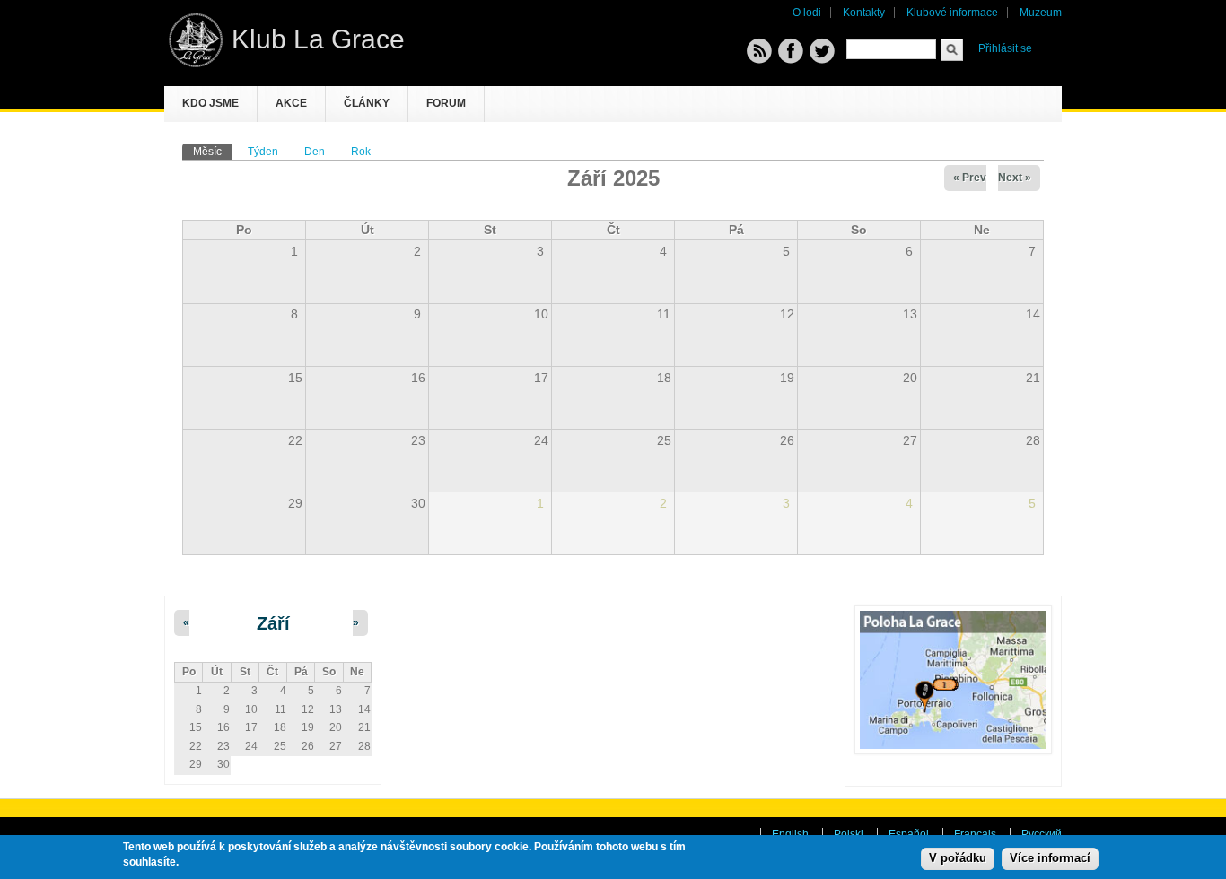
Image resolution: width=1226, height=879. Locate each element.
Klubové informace (952, 12)
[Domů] (196, 63)
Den (314, 151)
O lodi (807, 12)
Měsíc (212, 151)
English (790, 834)
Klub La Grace (318, 39)
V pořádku (957, 859)
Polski (848, 834)
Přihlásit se (1005, 48)
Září (273, 623)
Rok (361, 151)
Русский (1041, 834)
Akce (291, 103)
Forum (446, 103)
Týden (263, 151)
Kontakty (864, 12)
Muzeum (1041, 12)
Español (909, 834)
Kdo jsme (210, 103)
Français (975, 834)
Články (367, 103)
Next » (1014, 177)
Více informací (1050, 859)
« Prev (969, 177)
